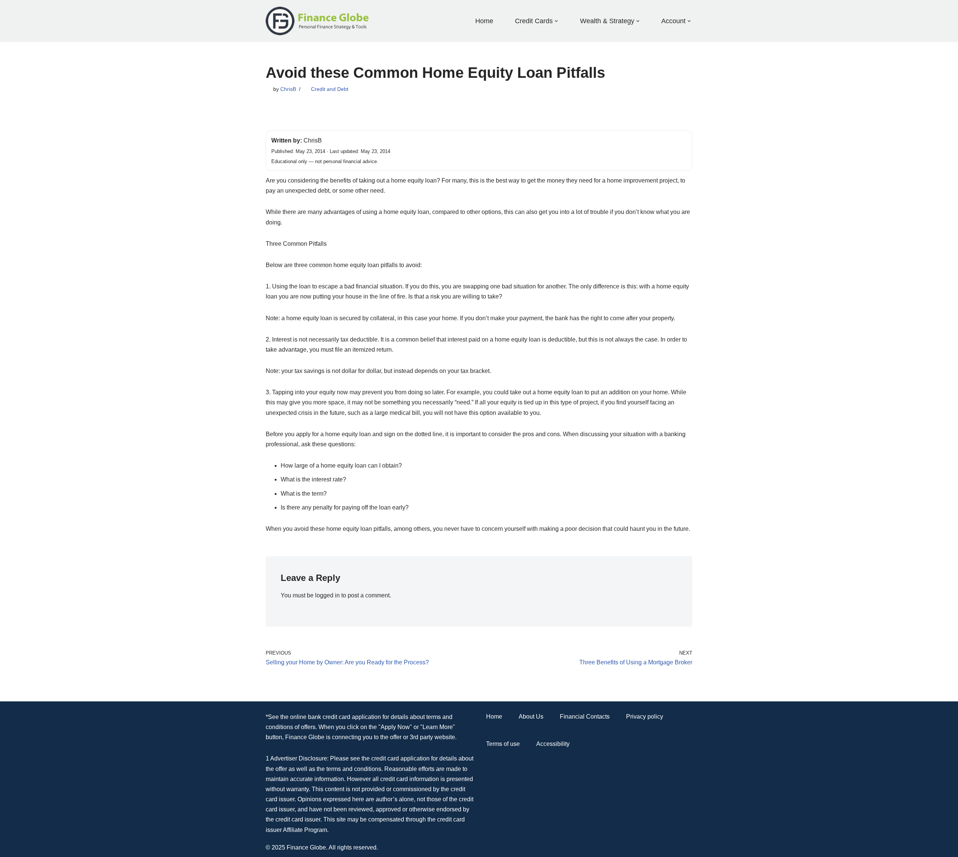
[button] (556, 21)
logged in (327, 595)
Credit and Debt (329, 89)
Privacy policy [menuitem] (644, 716)
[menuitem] (534, 20)
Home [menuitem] (484, 21)
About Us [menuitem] (531, 716)
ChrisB (288, 89)
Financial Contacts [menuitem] (585, 716)
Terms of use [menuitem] (503, 744)
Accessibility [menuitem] (553, 744)
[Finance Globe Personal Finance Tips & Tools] (318, 21)
